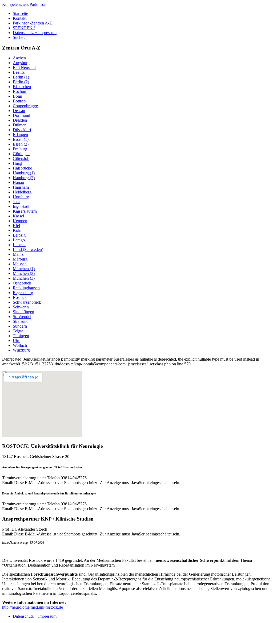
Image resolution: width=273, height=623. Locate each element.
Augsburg (21, 62)
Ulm (16, 340)
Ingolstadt (21, 206)
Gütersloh (21, 158)
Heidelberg (22, 192)
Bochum (20, 91)
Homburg (21, 197)
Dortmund (21, 115)
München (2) (24, 273)
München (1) (24, 268)
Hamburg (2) (24, 177)
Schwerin (21, 307)
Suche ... (20, 37)
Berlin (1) (21, 77)
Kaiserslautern (25, 211)
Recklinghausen (26, 288)
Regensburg (23, 292)
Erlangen (20, 134)
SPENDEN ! (24, 28)
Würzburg (21, 350)
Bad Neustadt (24, 67)
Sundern (20, 326)
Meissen (20, 264)
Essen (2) (21, 144)
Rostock (20, 297)
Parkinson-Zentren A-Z (32, 23)
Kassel (18, 216)
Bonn (17, 96)
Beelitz (19, 72)
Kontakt (19, 18)
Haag (17, 163)
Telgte (18, 331)
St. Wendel (22, 316)
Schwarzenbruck (27, 302)
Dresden (20, 120)
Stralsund (21, 321)
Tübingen (21, 335)
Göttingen (21, 153)
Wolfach (20, 345)
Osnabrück (22, 283)
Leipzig (19, 235)
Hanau (18, 182)
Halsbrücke (22, 168)
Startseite (20, 13)
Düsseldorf (22, 129)
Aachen (19, 58)
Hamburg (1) (24, 173)
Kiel (16, 225)
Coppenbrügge (25, 106)
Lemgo (19, 240)
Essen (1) (21, 139)
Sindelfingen (23, 312)
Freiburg (20, 149)
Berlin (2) (21, 82)
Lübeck (19, 244)
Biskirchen (22, 86)
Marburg (20, 259)
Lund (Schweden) (28, 249)
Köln (17, 230)
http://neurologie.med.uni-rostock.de (32, 607)
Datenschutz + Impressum (35, 32)
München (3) (24, 278)
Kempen (20, 220)
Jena (16, 201)
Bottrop (19, 101)
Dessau (19, 110)
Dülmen (19, 125)
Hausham (21, 187)
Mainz (18, 254)
